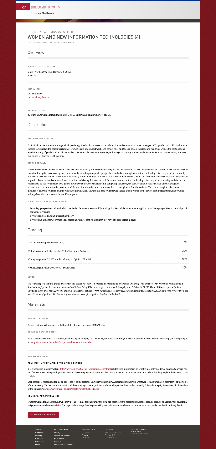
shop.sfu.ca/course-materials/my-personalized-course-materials (61, 342)
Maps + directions (61, 430)
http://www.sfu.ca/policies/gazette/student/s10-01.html (71, 389)
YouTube (85, 438)
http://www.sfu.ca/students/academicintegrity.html (85, 369)
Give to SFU (58, 441)
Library (57, 433)
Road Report (59, 439)
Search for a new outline (42, 415)
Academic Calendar (62, 436)
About (37, 444)
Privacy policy (136, 431)
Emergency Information (63, 444)
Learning (38, 436)
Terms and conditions (138, 429)
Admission (39, 430)
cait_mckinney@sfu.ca (38, 97)
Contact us (109, 429)
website (57, 405)
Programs (39, 433)
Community (39, 441)
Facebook (86, 433)
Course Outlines (42, 13)
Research (39, 439)
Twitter (85, 435)
